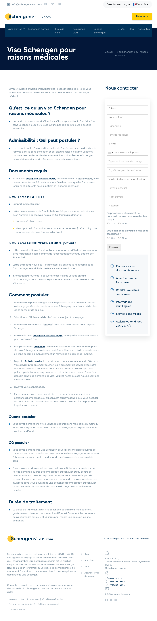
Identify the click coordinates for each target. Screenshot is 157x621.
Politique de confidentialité (22, 604)
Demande (142, 16)
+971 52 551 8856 (116, 582)
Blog (131, 28)
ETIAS (121, 28)
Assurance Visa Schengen (92, 574)
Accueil (109, 52)
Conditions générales (52, 599)
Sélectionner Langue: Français (126, 4)
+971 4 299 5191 (115, 578)
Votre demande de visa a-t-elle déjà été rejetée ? (127, 232)
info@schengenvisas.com (117, 594)
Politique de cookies (47, 604)
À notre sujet (33, 599)
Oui (113, 223)
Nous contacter (16, 599)
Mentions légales (17, 609)
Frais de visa (59, 30)
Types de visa (14, 28)
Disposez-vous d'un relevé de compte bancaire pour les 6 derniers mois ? (127, 216)
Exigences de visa (38, 28)
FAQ (86, 567)
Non (124, 223)
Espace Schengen (100, 30)
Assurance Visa (79, 30)
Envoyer (113, 247)
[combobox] (110, 152)
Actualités (144, 28)
